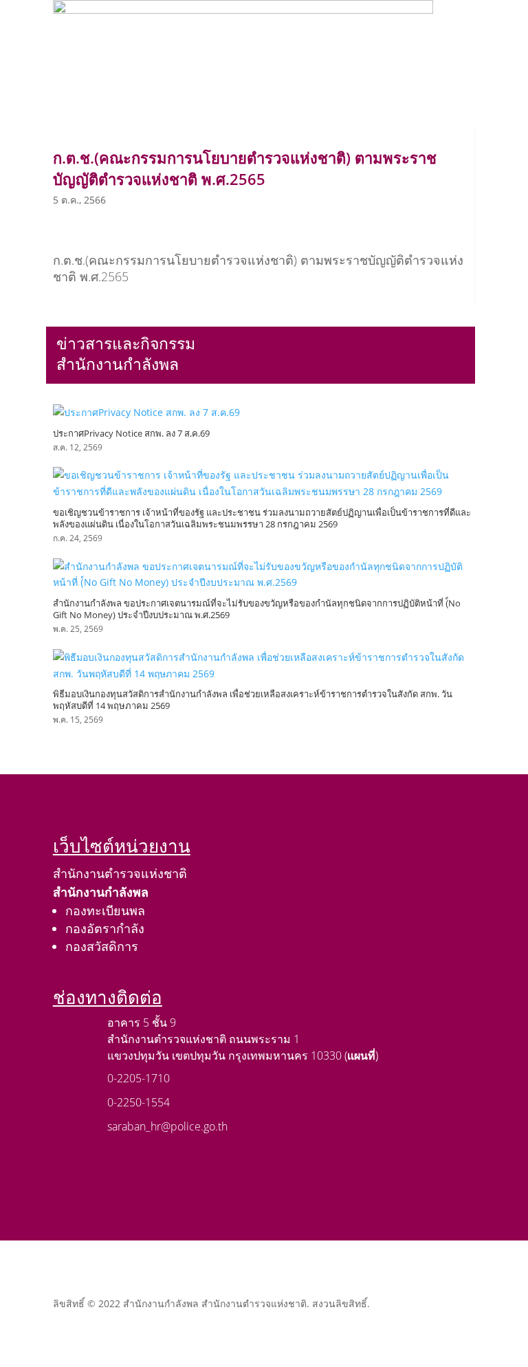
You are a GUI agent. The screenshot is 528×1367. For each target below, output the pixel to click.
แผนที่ (361, 1055)
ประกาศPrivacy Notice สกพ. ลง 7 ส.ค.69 (131, 433)
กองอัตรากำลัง (104, 928)
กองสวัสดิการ (101, 946)
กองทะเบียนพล (105, 910)
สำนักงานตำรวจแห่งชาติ (120, 873)
